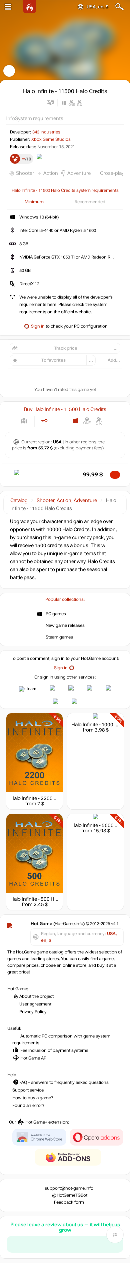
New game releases (65, 625)
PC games (56, 613)
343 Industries (46, 132)
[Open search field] (119, 7)
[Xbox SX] (99, 421)
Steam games (59, 637)
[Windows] (75, 421)
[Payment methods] (24, 421)
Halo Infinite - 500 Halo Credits (44, 899)
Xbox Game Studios (51, 139)
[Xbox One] (87, 421)
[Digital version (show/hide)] (44, 421)
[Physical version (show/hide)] (55, 421)
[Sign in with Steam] (27, 689)
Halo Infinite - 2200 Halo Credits (45, 798)
